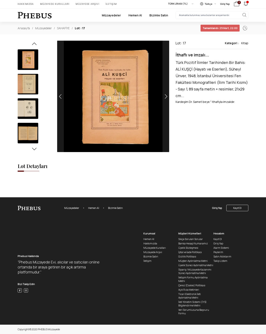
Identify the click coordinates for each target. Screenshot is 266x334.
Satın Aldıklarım (222, 256)
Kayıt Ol (237, 208)
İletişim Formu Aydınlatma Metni (193, 279)
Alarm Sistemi (221, 248)
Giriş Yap (225, 3)
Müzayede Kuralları (55, 3)
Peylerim (218, 252)
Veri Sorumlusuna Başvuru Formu (193, 311)
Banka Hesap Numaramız (193, 243)
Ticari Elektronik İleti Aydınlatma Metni (189, 295)
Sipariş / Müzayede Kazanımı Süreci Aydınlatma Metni (194, 271)
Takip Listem (220, 261)
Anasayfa (24, 28)
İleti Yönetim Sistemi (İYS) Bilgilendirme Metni (192, 303)
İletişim (111, 3)
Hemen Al (135, 15)
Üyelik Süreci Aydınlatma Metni (195, 265)
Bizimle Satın (158, 15)
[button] (34, 45)
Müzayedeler (111, 15)
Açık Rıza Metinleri (188, 289)
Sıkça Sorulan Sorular (190, 239)
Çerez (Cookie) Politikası (191, 285)
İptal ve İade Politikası (190, 252)
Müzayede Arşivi (87, 3)
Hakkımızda (26, 3)
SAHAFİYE (63, 28)
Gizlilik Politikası (187, 256)
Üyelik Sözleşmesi (188, 248)
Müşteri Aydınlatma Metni (193, 261)
